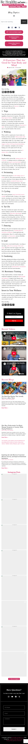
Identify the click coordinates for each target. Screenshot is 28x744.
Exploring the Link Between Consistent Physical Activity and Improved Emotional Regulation (14, 456)
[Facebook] (9, 27)
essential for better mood (16, 181)
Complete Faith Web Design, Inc (16, 739)
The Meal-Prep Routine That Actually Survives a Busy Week (12, 397)
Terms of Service (18, 740)
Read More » (5, 408)
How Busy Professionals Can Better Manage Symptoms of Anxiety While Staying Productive (12, 427)
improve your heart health (15, 162)
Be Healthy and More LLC (17, 737)
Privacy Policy (10, 740)
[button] (14, 16)
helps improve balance (7, 118)
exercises (17, 106)
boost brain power (11, 236)
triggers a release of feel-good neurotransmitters (13, 144)
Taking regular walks (20, 136)
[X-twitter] (19, 696)
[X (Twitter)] (19, 27)
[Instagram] (12, 27)
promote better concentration (19, 266)
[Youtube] (12, 696)
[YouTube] (16, 27)
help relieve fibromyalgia (16, 213)
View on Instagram (14, 678)
